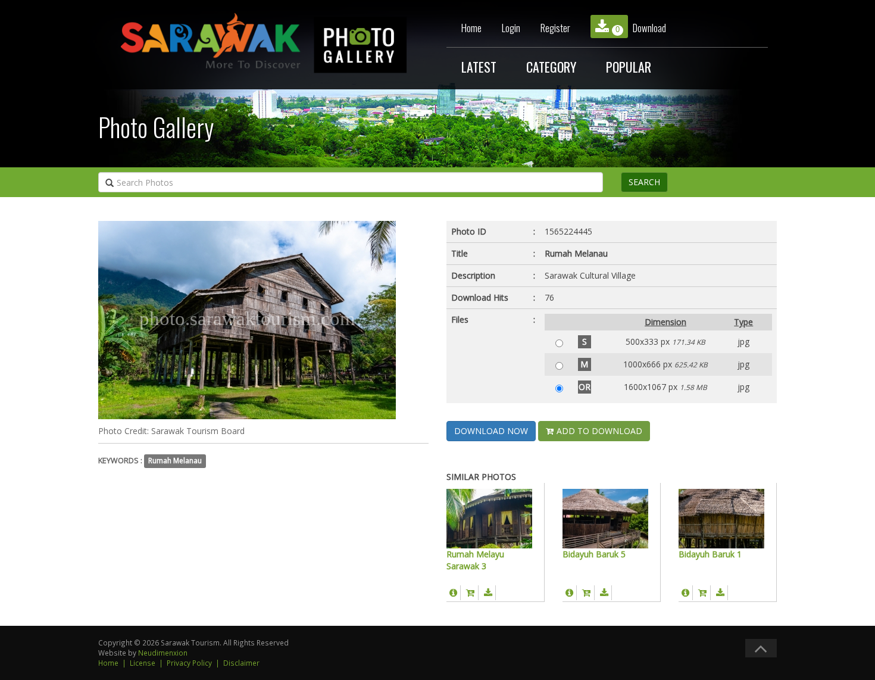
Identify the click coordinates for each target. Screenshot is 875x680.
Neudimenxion (163, 652)
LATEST (478, 66)
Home (471, 27)
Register (555, 27)
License (142, 662)
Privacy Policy (189, 662)
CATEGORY (551, 66)
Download (640, 27)
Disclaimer (241, 662)
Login (511, 27)
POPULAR (628, 66)
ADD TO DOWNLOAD (598, 430)
